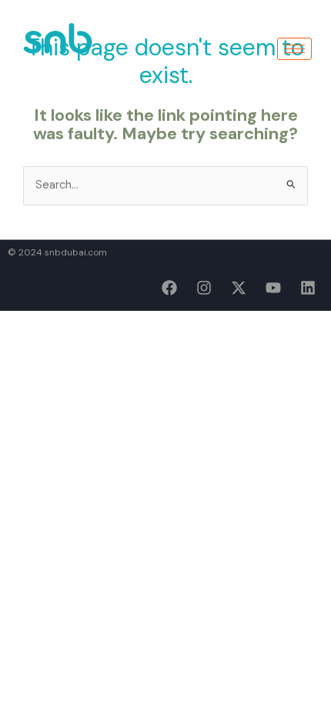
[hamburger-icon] (294, 49)
